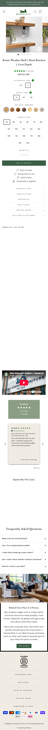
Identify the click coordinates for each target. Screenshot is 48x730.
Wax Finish (24, 205)
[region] (24, 444)
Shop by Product (23, 690)
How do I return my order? (24, 566)
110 (23, 129)
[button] (24, 71)
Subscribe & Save (23, 706)
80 (41, 122)
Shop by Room (23, 698)
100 (16, 129)
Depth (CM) (23, 92)
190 (19, 143)
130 (38, 129)
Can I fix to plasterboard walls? (24, 545)
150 (16, 136)
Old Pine (29, 109)
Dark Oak (12, 109)
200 (28, 143)
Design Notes (24, 210)
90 (9, 129)
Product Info (23, 188)
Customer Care (23, 674)
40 (14, 122)
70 (34, 122)
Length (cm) (24, 117)
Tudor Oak (18, 109)
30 (31, 97)
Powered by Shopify (24, 728)
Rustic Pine (6, 109)
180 (39, 136)
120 (31, 129)
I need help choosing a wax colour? (24, 552)
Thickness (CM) (23, 80)
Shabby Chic (41, 109)
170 (31, 136)
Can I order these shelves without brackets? (24, 559)
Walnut (24, 109)
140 (9, 136)
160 (24, 136)
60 (27, 122)
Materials (24, 199)
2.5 (21, 85)
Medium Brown (35, 109)
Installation (24, 194)
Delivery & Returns (24, 215)
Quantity (24, 150)
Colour (24, 105)
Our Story (24, 646)
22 (24, 97)
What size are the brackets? (24, 538)
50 (21, 122)
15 (16, 97)
